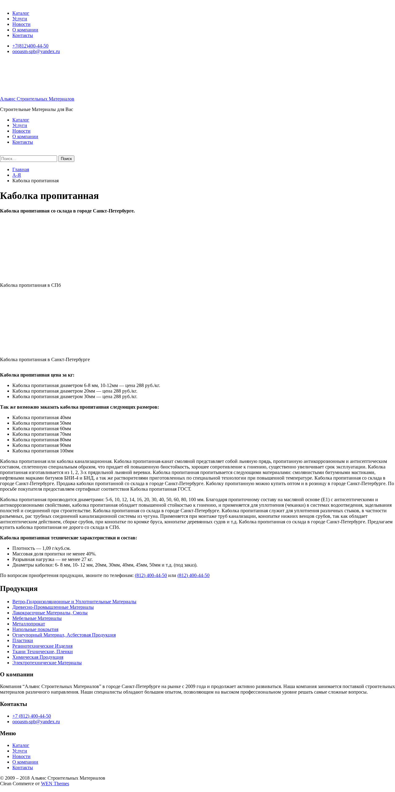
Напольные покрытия (35, 629)
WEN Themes (55, 783)
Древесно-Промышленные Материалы (53, 607)
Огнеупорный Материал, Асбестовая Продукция (64, 634)
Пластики (22, 640)
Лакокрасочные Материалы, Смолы (50, 612)
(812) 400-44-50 (151, 575)
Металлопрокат (28, 623)
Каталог (20, 13)
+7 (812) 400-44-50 (31, 716)
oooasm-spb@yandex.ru (36, 51)
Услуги (19, 18)
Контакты (22, 35)
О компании (25, 29)
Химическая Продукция (37, 657)
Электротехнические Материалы (47, 662)
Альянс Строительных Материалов (37, 98)
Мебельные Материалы (37, 618)
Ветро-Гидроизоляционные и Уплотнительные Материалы (74, 601)
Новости (21, 24)
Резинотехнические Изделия (42, 646)
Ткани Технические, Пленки (42, 651)
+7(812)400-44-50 (30, 45)
